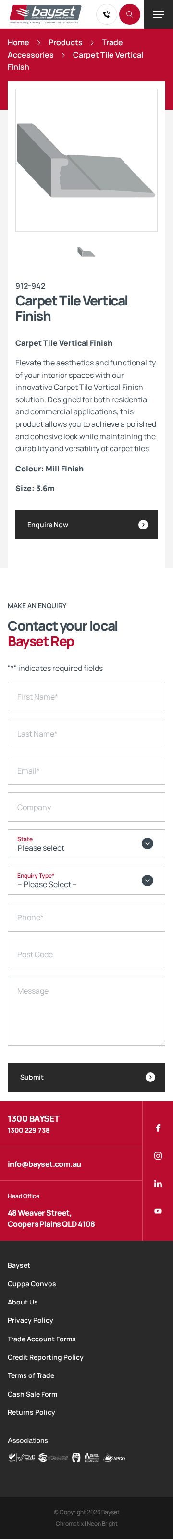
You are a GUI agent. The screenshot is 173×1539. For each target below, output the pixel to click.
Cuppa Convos (32, 1283)
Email (28, 770)
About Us (23, 1301)
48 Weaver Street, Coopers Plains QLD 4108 (51, 1218)
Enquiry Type (35, 875)
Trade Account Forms (42, 1338)
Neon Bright (102, 1523)
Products (66, 42)
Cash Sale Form (32, 1393)
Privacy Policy (30, 1320)
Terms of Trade (31, 1375)
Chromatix (70, 1523)
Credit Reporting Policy (46, 1357)
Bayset (19, 1264)
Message (33, 991)
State (25, 839)
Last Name (37, 733)
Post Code (35, 954)
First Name (37, 697)
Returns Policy (31, 1412)
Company (34, 807)
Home (18, 42)
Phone (30, 917)
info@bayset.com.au (44, 1164)
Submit (32, 1076)
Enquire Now (47, 524)
